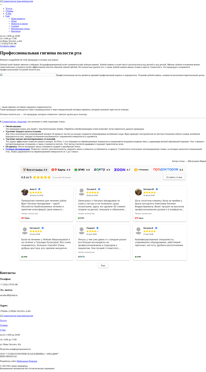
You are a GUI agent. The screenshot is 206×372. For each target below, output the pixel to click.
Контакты (16, 31)
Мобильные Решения (27, 361)
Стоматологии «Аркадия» (14, 121)
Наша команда (18, 18)
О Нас (8, 13)
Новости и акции (19, 23)
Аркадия (29, 1)
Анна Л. (33, 189)
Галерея (15, 26)
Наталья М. (148, 189)
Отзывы (9, 11)
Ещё (8, 16)
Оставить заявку (8, 46)
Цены (14, 21)
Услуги (9, 8)
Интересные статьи (20, 28)
